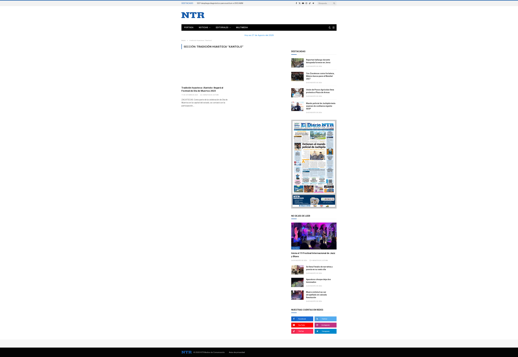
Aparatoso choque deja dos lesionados (318, 280)
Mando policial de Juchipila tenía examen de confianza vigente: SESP (320, 106)
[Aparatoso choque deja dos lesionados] (297, 282)
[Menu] (334, 28)
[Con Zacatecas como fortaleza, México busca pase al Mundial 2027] (297, 76)
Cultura (295, 248)
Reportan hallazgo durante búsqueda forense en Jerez (220, 3)
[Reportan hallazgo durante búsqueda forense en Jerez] (297, 62)
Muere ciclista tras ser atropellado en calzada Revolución (316, 295)
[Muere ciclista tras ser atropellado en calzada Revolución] (297, 295)
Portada (188, 27)
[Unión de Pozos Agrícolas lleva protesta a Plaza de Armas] (297, 92)
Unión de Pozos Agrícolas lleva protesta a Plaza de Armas (320, 91)
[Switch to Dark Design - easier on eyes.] (329, 27)
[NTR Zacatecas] (192, 15)
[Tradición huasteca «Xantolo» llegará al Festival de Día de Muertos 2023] (206, 69)
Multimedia (242, 27)
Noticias (203, 27)
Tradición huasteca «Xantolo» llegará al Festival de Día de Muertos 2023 (202, 89)
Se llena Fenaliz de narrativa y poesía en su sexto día (319, 268)
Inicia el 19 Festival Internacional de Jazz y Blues (313, 255)
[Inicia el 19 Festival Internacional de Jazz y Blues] (314, 236)
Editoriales (222, 27)
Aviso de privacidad (237, 352)
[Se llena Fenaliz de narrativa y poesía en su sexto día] (297, 269)
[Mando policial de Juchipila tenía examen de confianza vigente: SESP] (297, 106)
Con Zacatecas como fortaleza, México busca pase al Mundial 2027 (320, 76)
